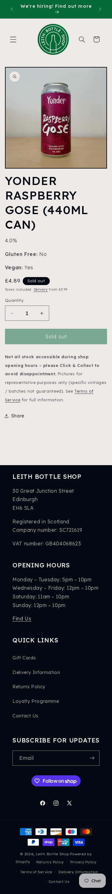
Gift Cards (24, 658)
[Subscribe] (92, 758)
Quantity (14, 300)
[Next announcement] (100, 9)
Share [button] (17, 416)
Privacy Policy (83, 862)
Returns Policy (28, 686)
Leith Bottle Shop (52, 854)
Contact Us (25, 716)
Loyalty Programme (35, 701)
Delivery (41, 289)
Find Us (21, 618)
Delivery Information (36, 672)
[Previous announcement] (12, 9)
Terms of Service (36, 872)
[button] (13, 39)
